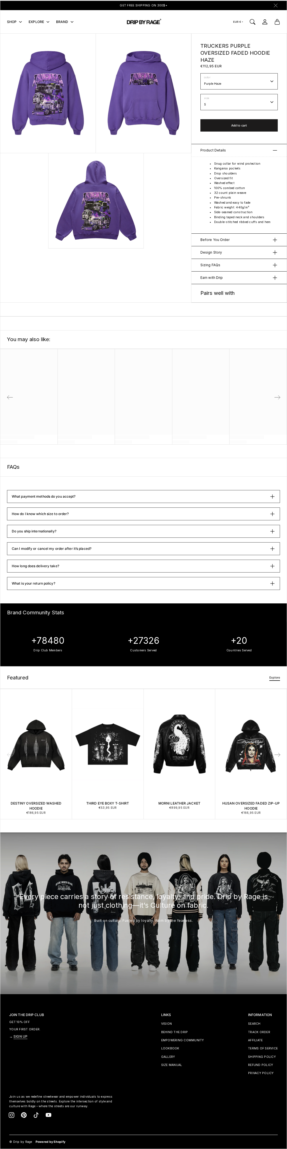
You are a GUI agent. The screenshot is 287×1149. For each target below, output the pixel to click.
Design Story (211, 252)
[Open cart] (277, 22)
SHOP (12, 22)
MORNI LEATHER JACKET (179, 803)
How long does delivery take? (35, 566)
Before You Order (215, 240)
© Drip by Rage (20, 1142)
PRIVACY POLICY (261, 1073)
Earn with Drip (211, 277)
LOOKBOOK (170, 1048)
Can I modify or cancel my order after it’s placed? (51, 548)
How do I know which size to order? (40, 514)
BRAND (62, 22)
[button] (277, 755)
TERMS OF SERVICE (263, 1048)
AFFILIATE (255, 1040)
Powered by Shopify (51, 1142)
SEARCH (254, 1024)
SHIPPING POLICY (262, 1057)
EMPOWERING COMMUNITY (182, 1040)
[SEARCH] (252, 22)
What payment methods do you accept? (44, 496)
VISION (166, 1024)
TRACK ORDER (259, 1032)
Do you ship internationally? (34, 531)
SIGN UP (20, 1036)
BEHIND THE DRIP (174, 1032)
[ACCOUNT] (265, 22)
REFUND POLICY (260, 1065)
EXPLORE (36, 22)
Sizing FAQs (210, 265)
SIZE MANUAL (171, 1065)
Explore (274, 677)
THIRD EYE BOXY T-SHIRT (107, 803)
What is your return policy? (33, 583)
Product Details (213, 150)
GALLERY (168, 1057)
